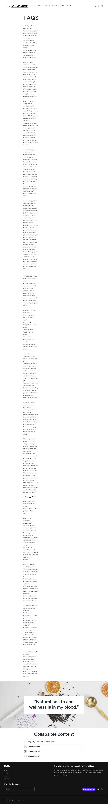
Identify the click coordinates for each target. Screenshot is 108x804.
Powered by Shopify (21, 800)
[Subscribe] (33, 789)
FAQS (6, 776)
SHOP (6, 770)
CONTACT (7, 779)
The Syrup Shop (12, 800)
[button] (40, 6)
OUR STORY (7, 773)
